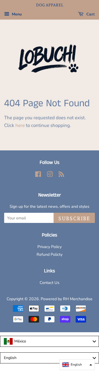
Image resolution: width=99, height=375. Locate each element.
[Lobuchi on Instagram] (50, 175)
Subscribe (74, 218)
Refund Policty (49, 254)
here (20, 125)
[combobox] (49, 341)
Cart (90, 14)
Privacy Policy (49, 246)
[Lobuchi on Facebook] (38, 175)
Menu (16, 14)
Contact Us (49, 282)
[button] (77, 364)
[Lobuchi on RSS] (61, 175)
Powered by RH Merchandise (66, 299)
